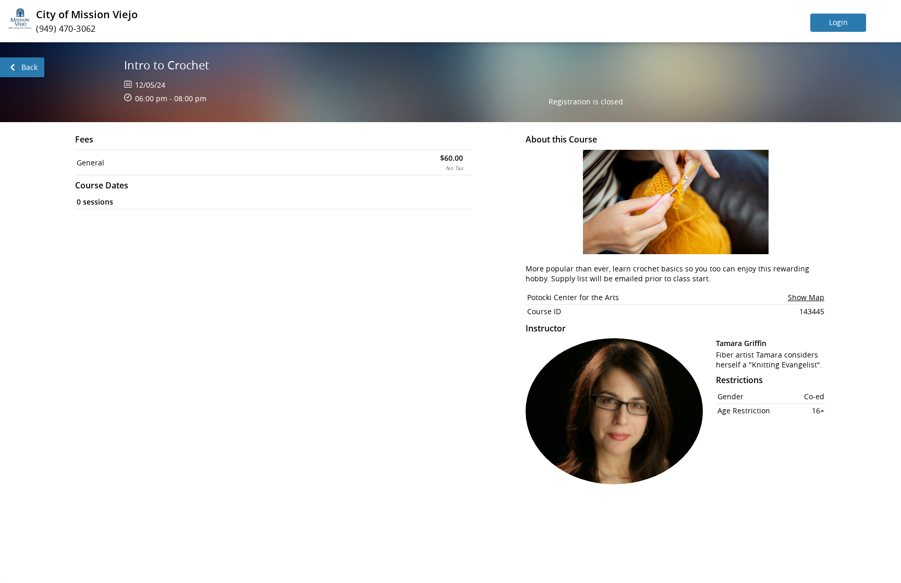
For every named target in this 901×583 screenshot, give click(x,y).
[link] (22, 67)
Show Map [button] (806, 297)
